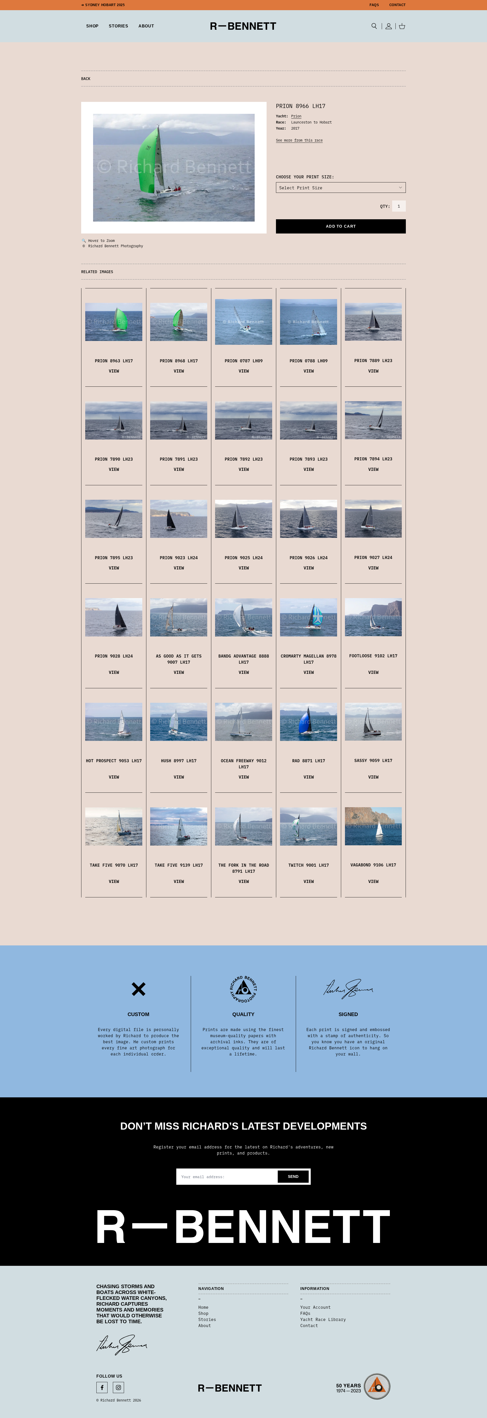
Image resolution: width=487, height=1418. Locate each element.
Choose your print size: (305, 176)
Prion (296, 115)
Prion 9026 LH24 (309, 557)
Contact (397, 5)
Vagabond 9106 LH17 (373, 864)
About (146, 26)
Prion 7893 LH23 (309, 459)
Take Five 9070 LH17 (114, 865)
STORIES (118, 26)
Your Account (315, 1307)
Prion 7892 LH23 (244, 459)
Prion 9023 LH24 (179, 557)
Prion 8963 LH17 (114, 360)
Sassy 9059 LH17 (373, 760)
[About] (363, 1388)
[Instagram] (118, 1387)
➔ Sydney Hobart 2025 (103, 5)
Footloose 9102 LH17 (373, 655)
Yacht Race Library (323, 1319)
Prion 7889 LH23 (373, 360)
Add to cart (341, 226)
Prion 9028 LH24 (114, 656)
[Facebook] (102, 1387)
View (114, 370)
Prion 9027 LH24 (373, 557)
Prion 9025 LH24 (244, 557)
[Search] (374, 26)
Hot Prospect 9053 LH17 (114, 760)
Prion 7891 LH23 (179, 459)
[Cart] (402, 26)
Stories (207, 1319)
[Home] (243, 26)
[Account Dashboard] (388, 26)
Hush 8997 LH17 (179, 760)
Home (203, 1307)
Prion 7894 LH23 (373, 458)
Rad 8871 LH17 (308, 760)
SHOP (92, 26)
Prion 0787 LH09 (244, 360)
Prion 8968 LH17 (179, 360)
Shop (203, 1313)
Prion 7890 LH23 (114, 459)
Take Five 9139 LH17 (179, 865)
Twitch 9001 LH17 (308, 865)
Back (85, 78)
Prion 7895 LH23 (114, 557)
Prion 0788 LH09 (309, 360)
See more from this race (299, 140)
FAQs (374, 5)
